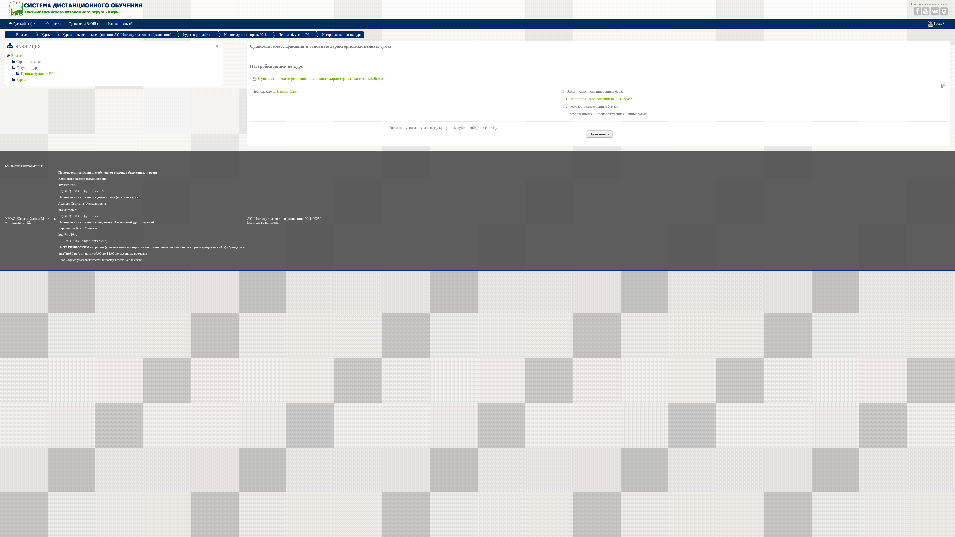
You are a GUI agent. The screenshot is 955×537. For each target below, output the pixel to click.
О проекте (53, 24)
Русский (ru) (22, 24)
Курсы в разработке (197, 35)
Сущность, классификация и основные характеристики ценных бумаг (321, 78)
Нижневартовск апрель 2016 (245, 35)
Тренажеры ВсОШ (82, 24)
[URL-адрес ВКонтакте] (935, 11)
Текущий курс (27, 68)
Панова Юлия (287, 91)
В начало (22, 35)
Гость (938, 23)
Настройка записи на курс (341, 35)
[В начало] (235, 9)
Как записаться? (120, 24)
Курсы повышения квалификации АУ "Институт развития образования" (116, 35)
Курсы (45, 35)
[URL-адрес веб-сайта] (944, 11)
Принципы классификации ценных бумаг (600, 99)
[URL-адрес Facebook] (917, 11)
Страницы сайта (28, 62)
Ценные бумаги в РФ (294, 35)
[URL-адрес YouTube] (925, 11)
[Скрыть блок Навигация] (212, 46)
